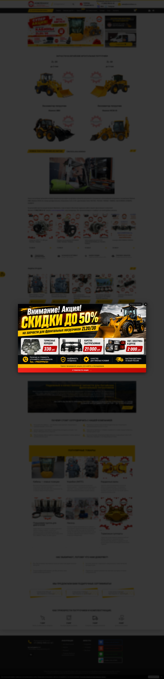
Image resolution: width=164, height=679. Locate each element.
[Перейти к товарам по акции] (82, 336)
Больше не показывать (135, 304)
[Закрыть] (146, 304)
